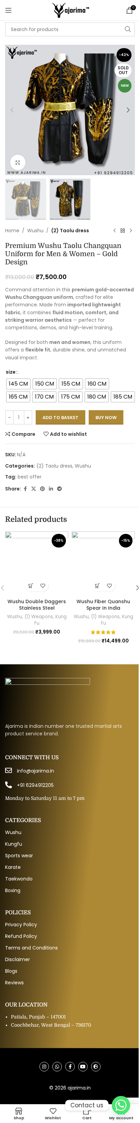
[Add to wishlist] (43, 586)
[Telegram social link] (59, 489)
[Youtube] (83, 1066)
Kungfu (13, 844)
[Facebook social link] (25, 489)
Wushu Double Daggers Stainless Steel (36, 605)
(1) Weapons (38, 616)
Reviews (14, 982)
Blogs (11, 971)
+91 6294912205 (35, 785)
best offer (29, 476)
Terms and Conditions (31, 947)
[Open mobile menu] (8, 10)
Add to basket (60, 417)
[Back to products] (123, 231)
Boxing (12, 890)
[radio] (18, 384)
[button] (12, 110)
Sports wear (19, 855)
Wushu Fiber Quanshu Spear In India (103, 605)
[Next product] (131, 231)
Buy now (106, 417)
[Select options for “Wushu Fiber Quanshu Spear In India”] (97, 586)
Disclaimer (17, 959)
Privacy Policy (21, 924)
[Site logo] (70, 9)
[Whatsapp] (57, 1066)
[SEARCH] (128, 29)
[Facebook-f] (70, 1066)
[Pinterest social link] (42, 489)
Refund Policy (21, 936)
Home (12, 230)
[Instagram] (44, 1066)
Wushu (35, 230)
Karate (13, 867)
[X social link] (33, 489)
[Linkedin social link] (51, 489)
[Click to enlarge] (17, 162)
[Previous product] (114, 231)
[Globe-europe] (96, 1066)
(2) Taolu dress (70, 230)
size (11, 372)
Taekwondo (19, 878)
